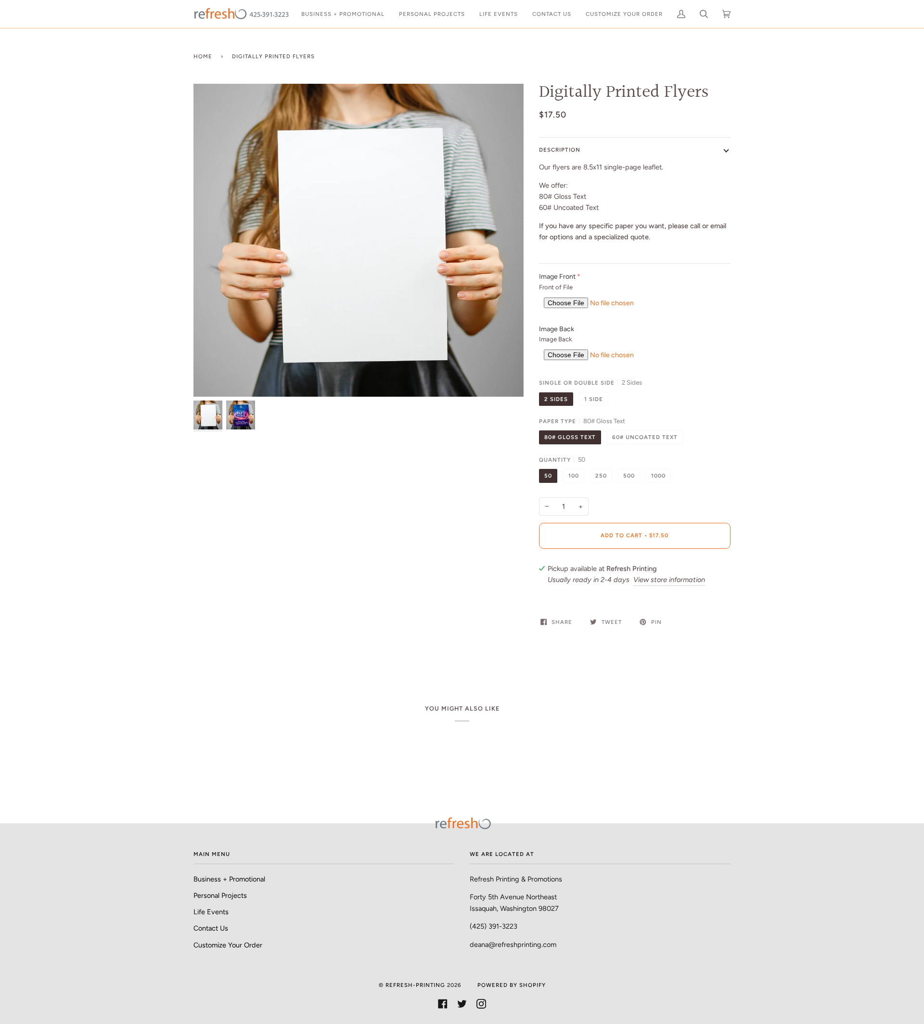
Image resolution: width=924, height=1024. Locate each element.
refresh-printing (415, 985)
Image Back (556, 329)
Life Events (211, 911)
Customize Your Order (227, 945)
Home (202, 56)
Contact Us (210, 928)
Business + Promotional (229, 879)
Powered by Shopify (511, 985)
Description (559, 149)
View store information (669, 579)
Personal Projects (220, 895)
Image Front (557, 276)
